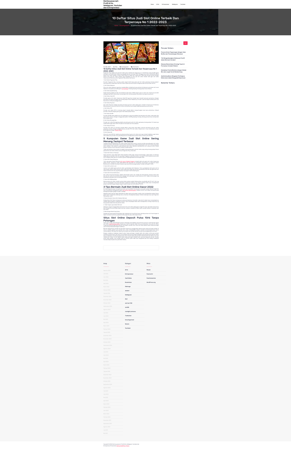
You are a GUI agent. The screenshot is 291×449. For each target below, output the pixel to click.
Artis (157, 4)
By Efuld (115, 67)
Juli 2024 (105, 352)
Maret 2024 (106, 365)
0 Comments (135, 67)
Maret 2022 (106, 413)
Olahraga (127, 286)
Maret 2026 (106, 286)
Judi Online (128, 278)
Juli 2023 (105, 391)
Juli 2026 (105, 273)
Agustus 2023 (106, 387)
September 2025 (107, 306)
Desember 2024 (107, 335)
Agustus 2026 (106, 270)
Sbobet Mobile (118, 130)
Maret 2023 (106, 404)
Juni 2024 (106, 355)
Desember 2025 (107, 296)
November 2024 (107, 339)
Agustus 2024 (106, 348)
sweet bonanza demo (114, 224)
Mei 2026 (105, 280)
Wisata (127, 324)
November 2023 (107, 378)
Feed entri (150, 274)
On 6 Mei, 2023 (107, 67)
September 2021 (107, 423)
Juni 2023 (106, 394)
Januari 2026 (106, 293)
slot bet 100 (128, 303)
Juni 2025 (106, 316)
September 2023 (107, 384)
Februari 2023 (106, 407)
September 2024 (107, 345)
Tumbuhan (128, 315)
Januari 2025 (106, 332)
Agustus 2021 (106, 426)
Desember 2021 (107, 420)
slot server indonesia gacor (129, 190)
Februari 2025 (106, 329)
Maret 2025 (106, 326)
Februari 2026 (106, 290)
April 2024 (106, 361)
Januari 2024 (106, 371)
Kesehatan (128, 282)
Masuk (148, 270)
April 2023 (106, 400)
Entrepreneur (165, 4)
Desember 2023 (107, 374)
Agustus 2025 (106, 309)
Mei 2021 (105, 433)
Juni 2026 (106, 277)
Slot (126, 299)
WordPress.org (151, 282)
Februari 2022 (106, 417)
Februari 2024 (106, 368)
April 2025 (106, 322)
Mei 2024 (105, 358)
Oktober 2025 (106, 303)
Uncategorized (124, 25)
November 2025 (107, 299)
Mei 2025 (105, 319)
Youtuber (182, 4)
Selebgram (175, 4)
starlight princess (130, 311)
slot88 (127, 307)
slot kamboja (125, 88)
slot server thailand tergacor (127, 161)
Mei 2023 (105, 397)
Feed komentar (151, 278)
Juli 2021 (105, 430)
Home (152, 4)
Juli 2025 (105, 312)
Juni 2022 (106, 410)
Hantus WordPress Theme (123, 446)
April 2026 (106, 283)
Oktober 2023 (106, 381)
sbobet (127, 290)
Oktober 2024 (106, 342)
